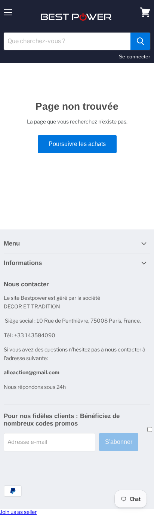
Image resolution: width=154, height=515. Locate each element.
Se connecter (134, 57)
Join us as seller (18, 512)
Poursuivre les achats (77, 144)
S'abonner (118, 442)
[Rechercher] (140, 41)
